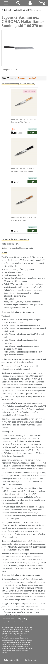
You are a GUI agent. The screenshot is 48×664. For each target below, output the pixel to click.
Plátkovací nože (34, 10)
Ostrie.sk (7, 10)
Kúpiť (32, 132)
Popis (4, 252)
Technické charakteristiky (15, 240)
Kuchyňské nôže (20, 10)
